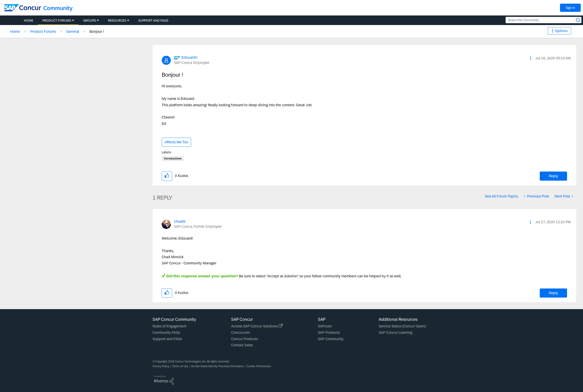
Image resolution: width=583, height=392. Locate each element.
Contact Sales (242, 345)
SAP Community (331, 339)
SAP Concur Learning (395, 332)
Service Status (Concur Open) (402, 326)
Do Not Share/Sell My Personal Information (217, 366)
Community (58, 8)
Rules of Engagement (169, 326)
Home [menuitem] (28, 20)
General (72, 31)
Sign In (570, 8)
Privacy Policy (161, 366)
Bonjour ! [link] (96, 31)
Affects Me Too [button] (176, 142)
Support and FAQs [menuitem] (153, 20)
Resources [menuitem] (117, 20)
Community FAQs (166, 332)
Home (15, 31)
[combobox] (543, 20)
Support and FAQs (167, 339)
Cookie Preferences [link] (259, 366)
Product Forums (43, 31)
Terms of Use (180, 366)
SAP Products (329, 332)
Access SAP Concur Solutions (255, 326)
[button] (530, 58)
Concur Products (244, 339)
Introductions (173, 158)
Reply (553, 176)
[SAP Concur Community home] (23, 7)
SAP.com (325, 326)
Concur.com (240, 332)
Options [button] (561, 31)
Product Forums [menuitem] (56, 20)
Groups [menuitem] (89, 20)
